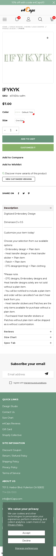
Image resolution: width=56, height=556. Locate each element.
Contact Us (8, 412)
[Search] (40, 19)
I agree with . (30, 383)
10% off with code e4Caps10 (28, 2)
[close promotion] (53, 2)
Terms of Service (11, 473)
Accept (26, 533)
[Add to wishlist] (28, 164)
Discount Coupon (11, 450)
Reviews (9, 331)
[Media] (47, 38)
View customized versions (19, 179)
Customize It (28, 147)
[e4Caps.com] (28, 10)
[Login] (28, 19)
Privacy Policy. (15, 524)
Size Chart (10, 337)
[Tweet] (23, 193)
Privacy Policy (9, 467)
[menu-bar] (4, 19)
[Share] (18, 193)
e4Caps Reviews (11, 423)
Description (11, 208)
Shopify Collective (12, 435)
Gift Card (7, 429)
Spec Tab (9, 342)
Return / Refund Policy (14, 455)
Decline (26, 540)
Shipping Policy (10, 461)
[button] (4, 130)
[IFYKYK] (28, 57)
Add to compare (28, 158)
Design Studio (10, 406)
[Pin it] (28, 193)
